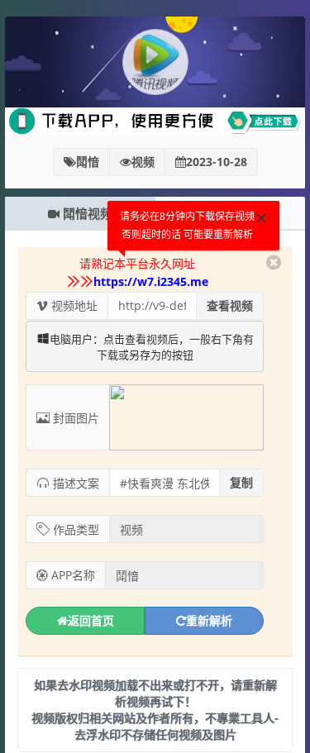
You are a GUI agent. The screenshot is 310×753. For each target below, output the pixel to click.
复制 (241, 482)
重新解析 (209, 620)
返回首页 (91, 620)
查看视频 (230, 305)
